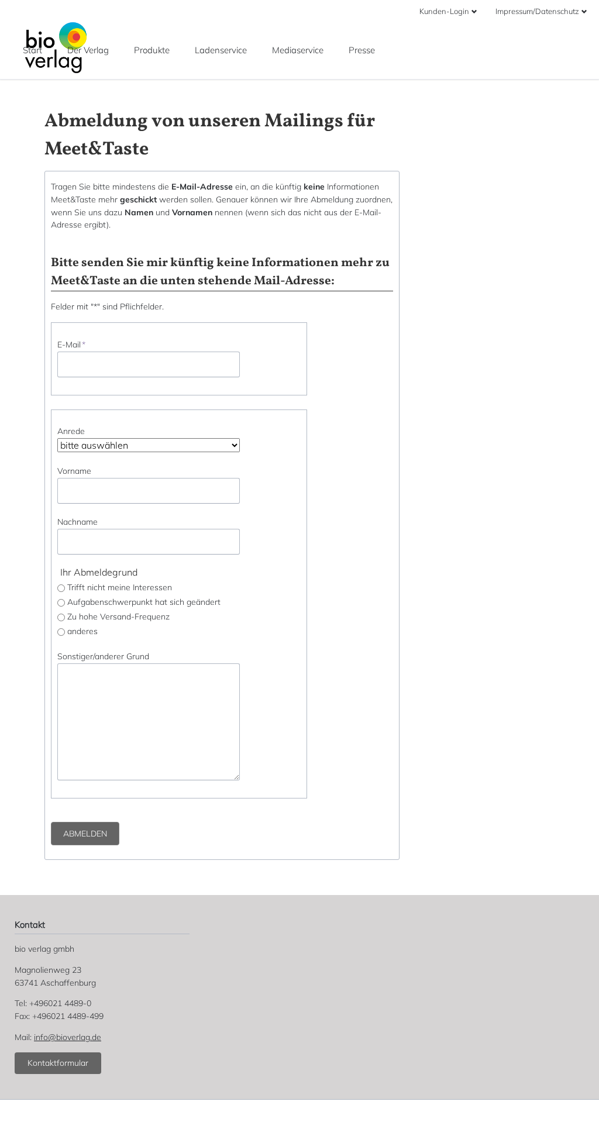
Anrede (71, 431)
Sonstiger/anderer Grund (103, 656)
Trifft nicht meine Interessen (119, 587)
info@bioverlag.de (67, 1037)
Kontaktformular (57, 1063)
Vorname (74, 471)
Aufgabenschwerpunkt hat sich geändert (144, 602)
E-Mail (71, 344)
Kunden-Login (444, 11)
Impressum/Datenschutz (537, 11)
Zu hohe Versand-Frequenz (118, 616)
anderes (82, 631)
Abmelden (85, 833)
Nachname (77, 522)
